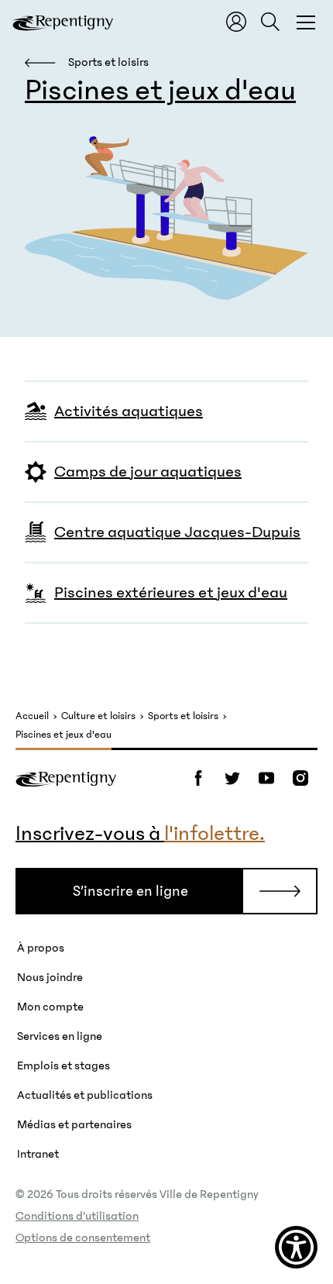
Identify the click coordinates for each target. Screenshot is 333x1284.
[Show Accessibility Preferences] (296, 1247)
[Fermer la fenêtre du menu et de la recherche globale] (306, 21)
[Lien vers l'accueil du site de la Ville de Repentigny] (65, 778)
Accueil (32, 716)
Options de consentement (82, 1237)
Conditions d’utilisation (77, 1216)
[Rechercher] (270, 21)
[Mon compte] (236, 21)
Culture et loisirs (98, 716)
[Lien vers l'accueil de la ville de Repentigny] (62, 21)
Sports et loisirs (183, 716)
